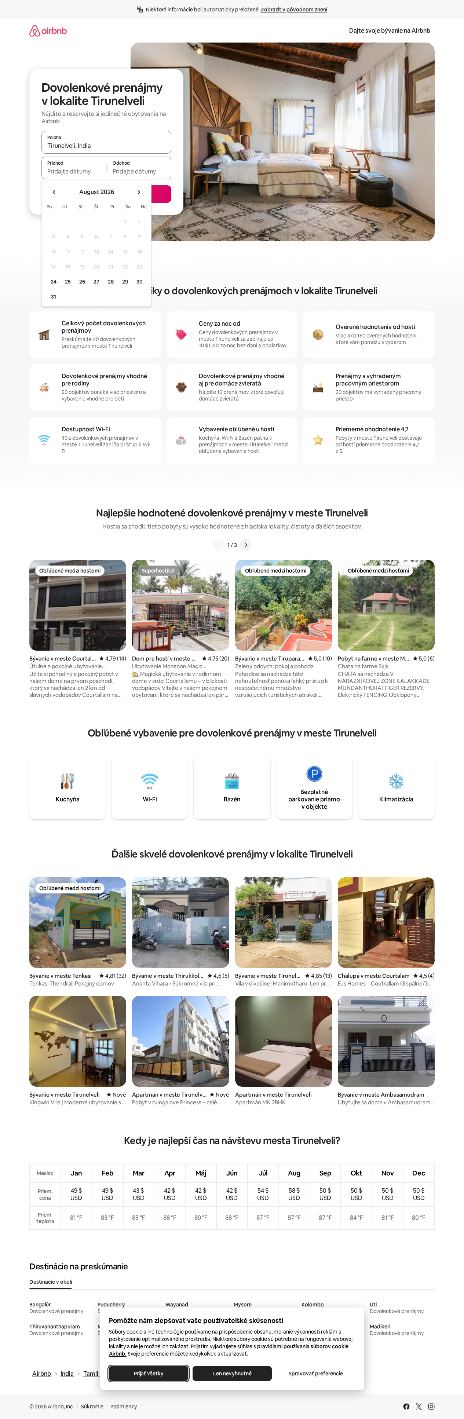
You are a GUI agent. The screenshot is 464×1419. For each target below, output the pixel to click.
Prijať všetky (148, 1373)
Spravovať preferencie (316, 1373)
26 (82, 281)
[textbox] (74, 171)
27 (96, 281)
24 (53, 281)
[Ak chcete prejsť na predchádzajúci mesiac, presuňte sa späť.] (54, 192)
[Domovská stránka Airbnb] (48, 30)
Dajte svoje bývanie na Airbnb (389, 30)
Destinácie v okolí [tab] (50, 1282)
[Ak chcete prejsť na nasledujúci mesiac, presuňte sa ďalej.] (138, 192)
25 (68, 281)
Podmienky (123, 1406)
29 (125, 281)
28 (111, 281)
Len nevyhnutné (232, 1373)
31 (53, 296)
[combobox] (106, 145)
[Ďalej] (246, 545)
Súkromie (92, 1406)
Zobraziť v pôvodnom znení (294, 9)
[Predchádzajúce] (218, 545)
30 (139, 281)
